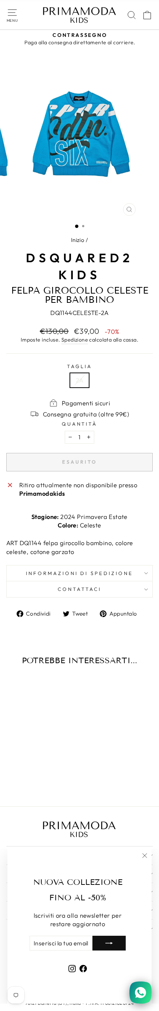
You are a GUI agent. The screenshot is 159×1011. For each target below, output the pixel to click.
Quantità (80, 424)
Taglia (79, 366)
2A (80, 380)
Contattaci (79, 589)
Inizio (77, 239)
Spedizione (74, 339)
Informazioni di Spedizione (79, 573)
